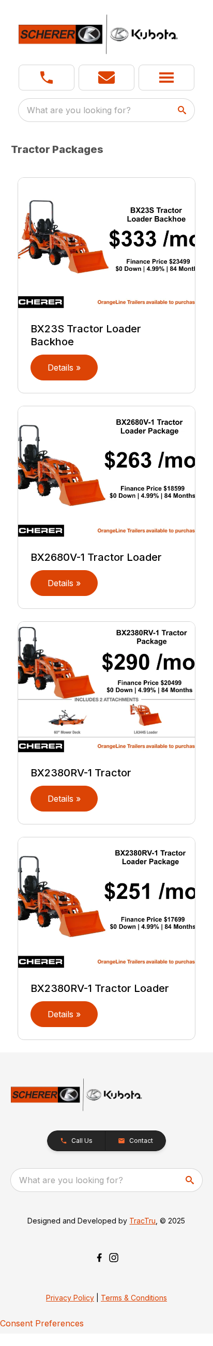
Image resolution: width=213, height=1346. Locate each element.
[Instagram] (114, 1257)
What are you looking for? (79, 110)
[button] (46, 77)
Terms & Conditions (134, 1297)
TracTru (142, 1220)
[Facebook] (99, 1257)
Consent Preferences (42, 1323)
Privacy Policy (70, 1297)
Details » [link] (64, 367)
